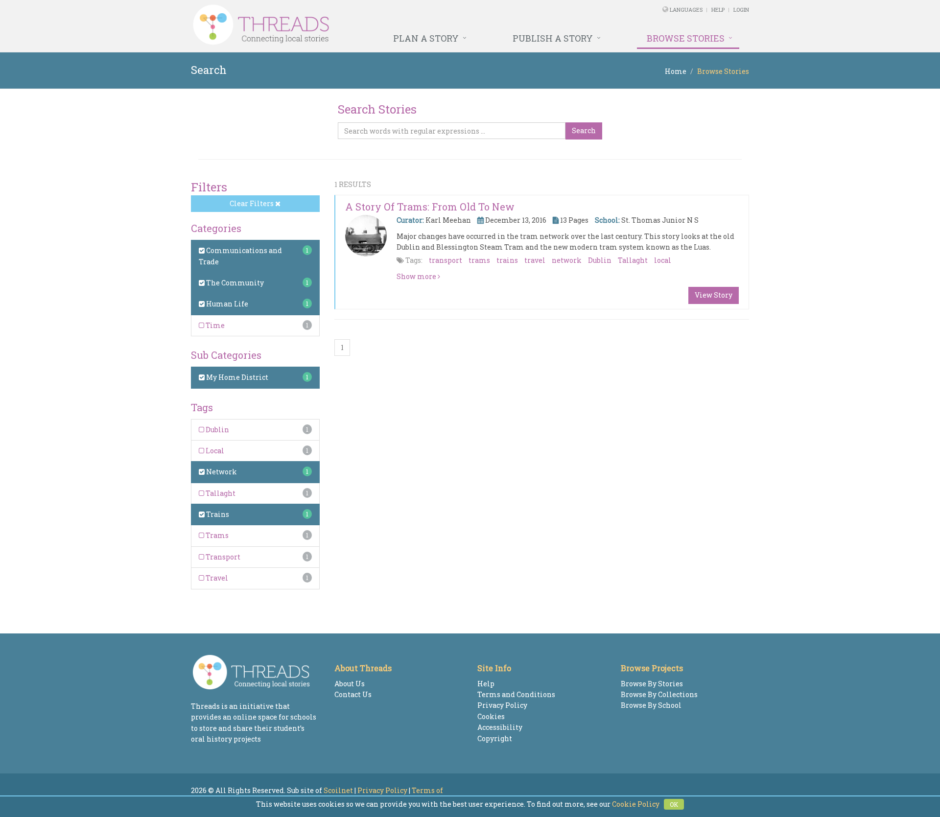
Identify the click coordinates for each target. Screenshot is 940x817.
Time (214, 325)
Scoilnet (338, 790)
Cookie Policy (635, 804)
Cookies (491, 716)
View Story (713, 295)
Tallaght (219, 493)
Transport (222, 556)
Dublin (216, 429)
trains (507, 260)
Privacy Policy (502, 705)
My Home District (236, 377)
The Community (234, 282)
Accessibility (499, 727)
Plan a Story (426, 38)
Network (221, 471)
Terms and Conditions (516, 694)
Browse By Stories (652, 683)
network (567, 260)
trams (479, 260)
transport (445, 260)
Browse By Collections (659, 694)
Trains (217, 514)
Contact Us (353, 694)
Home (675, 71)
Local (214, 450)
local (662, 260)
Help (718, 9)
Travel (216, 578)
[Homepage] (363, 25)
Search (584, 130)
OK (674, 804)
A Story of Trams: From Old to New (430, 206)
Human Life (226, 303)
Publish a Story (553, 38)
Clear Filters (252, 203)
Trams (216, 535)
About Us (349, 683)
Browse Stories (686, 38)
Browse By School (651, 705)
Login (741, 9)
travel (534, 260)
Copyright (494, 738)
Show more (417, 276)
